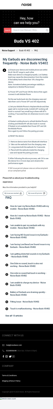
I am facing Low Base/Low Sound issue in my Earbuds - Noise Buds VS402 (30, 245)
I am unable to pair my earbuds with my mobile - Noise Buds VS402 (27, 226)
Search (7, 30)
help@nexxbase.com (14, 345)
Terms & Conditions (9, 375)
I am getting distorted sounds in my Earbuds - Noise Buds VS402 (30, 255)
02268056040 (21, 351)
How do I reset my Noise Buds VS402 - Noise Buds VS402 (30, 217)
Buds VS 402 (24, 50)
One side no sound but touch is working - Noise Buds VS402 (28, 274)
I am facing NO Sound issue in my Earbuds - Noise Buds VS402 (29, 236)
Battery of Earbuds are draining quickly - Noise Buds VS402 (28, 293)
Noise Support (8, 50)
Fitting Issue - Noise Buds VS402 (24, 302)
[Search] (47, 30)
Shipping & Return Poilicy (11, 381)
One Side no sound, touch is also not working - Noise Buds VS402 (26, 264)
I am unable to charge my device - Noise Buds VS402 (28, 284)
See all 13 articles (14, 316)
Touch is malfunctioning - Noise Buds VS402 (30, 309)
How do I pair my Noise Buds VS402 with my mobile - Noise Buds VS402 (29, 207)
